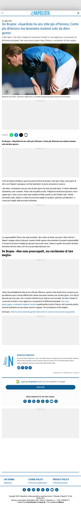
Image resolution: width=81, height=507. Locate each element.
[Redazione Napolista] (8, 361)
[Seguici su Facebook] (25, 401)
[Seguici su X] (29, 401)
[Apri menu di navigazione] (78, 13)
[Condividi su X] (21, 135)
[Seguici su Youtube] (51, 401)
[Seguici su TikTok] (47, 401)
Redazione (8, 483)
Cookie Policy (35, 479)
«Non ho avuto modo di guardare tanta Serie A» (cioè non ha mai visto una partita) (43, 312)
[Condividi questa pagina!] (2, 13)
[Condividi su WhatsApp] (11, 135)
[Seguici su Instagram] (34, 401)
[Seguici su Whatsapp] (38, 401)
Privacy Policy (61, 479)
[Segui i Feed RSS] (56, 401)
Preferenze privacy (60, 483)
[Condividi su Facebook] (16, 135)
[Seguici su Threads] (42, 401)
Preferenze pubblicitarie (37, 483)
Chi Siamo (9, 479)
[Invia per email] (26, 135)
